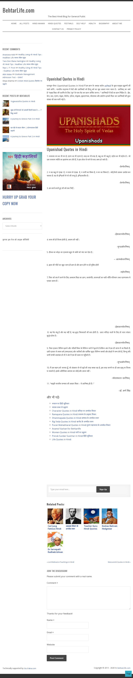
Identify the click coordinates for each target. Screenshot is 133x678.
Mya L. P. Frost (9, 67)
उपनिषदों (107, 85)
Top (128, 673)
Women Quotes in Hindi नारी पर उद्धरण (69, 432)
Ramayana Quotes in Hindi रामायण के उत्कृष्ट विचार (74, 414)
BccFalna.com (30, 668)
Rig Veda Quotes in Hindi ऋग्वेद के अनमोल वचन (72, 421)
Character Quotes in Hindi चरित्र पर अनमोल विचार (74, 410)
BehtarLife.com (19, 10)
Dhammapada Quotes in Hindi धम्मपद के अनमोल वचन (75, 417)
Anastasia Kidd (9, 54)
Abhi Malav (7, 74)
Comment (52, 583)
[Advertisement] (88, 55)
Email (50, 632)
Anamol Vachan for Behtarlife (66, 428)
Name (50, 620)
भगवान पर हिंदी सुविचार (60, 403)
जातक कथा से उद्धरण (60, 407)
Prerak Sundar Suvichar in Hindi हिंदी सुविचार (72, 435)
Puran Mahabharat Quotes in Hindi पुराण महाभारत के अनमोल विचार (81, 425)
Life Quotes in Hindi (61, 439)
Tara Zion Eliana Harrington (14, 61)
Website (51, 644)
